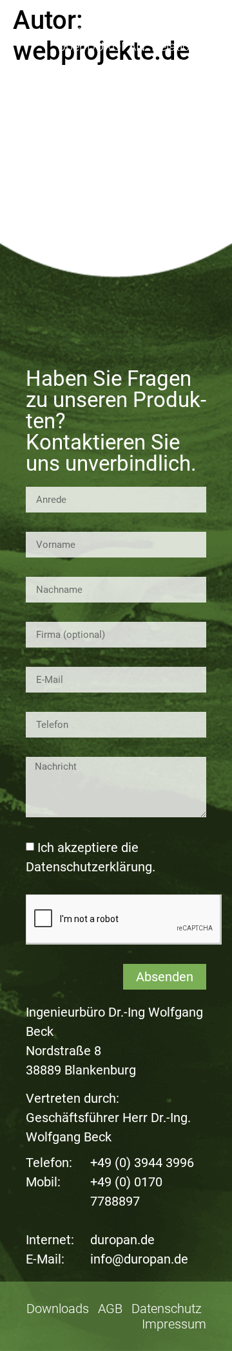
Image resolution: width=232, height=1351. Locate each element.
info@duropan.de (139, 1259)
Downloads (57, 1308)
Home (92, 28)
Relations (177, 46)
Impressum (174, 1324)
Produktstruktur (159, 28)
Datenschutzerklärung (89, 867)
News (190, 64)
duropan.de (122, 1239)
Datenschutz (166, 1308)
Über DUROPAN (101, 46)
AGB (110, 1308)
